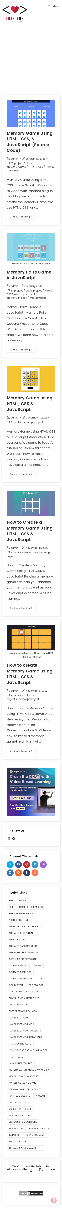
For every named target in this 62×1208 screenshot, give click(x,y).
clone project (34, 290)
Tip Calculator (18, 1141)
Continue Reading (22, 216)
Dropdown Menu (18, 1004)
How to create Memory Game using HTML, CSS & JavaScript (30, 673)
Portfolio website (19, 1095)
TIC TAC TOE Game (34, 1134)
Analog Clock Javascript (24, 926)
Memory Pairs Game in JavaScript (29, 275)
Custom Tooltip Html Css (24, 991)
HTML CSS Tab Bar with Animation (28, 1050)
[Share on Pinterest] (26, 864)
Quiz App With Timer (20, 1108)
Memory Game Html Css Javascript (29, 1069)
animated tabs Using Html (24, 946)
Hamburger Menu (19, 1017)
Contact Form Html (20, 978)
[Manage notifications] (54, 1200)
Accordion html (18, 920)
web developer (38, 298)
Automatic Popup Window (24, 952)
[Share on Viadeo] (35, 872)
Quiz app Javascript (20, 1102)
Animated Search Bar (21, 933)
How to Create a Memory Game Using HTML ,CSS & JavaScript (30, 530)
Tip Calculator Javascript (24, 1147)
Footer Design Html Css (23, 1011)
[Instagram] (9, 838)
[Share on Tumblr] (26, 872)
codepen (36, 965)
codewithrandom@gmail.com (33, 1170)
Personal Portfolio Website (25, 1089)
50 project (17, 163)
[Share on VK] (10, 872)
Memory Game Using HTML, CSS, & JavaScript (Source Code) (30, 141)
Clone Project (17, 965)
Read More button (19, 1115)
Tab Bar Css (16, 1128)
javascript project (32, 422)
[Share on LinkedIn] (35, 864)
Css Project (35, 985)
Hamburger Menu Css (21, 1024)
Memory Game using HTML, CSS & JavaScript (30, 403)
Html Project (17, 1056)
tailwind (14, 1134)
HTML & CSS (36, 167)
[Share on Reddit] (18, 872)
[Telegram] (13, 838)
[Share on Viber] (43, 864)
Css (40, 978)
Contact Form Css (20, 972)
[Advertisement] (31, 58)
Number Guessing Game (22, 1082)
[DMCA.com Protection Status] (31, 1193)
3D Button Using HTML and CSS (26, 907)
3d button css (17, 900)
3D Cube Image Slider (21, 913)
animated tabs (17, 939)
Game (22, 167)
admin (14, 158)
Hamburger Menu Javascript (26, 1030)
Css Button (16, 985)
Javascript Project (20, 1063)
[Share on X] (10, 864)
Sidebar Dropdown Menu (23, 1121)
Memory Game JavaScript (24, 1076)
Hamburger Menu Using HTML (25, 1037)
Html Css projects (20, 1043)
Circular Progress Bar (23, 959)
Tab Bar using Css (40, 1128)
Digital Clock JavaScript (24, 998)
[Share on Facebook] (18, 864)
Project (22, 298)
